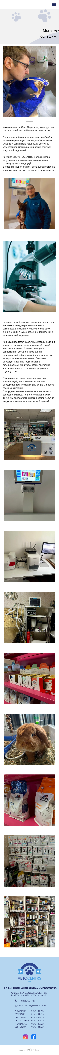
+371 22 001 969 (27, 1000)
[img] (25, 1036)
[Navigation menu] (54, 4)
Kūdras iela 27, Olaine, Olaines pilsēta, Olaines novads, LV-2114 (29, 994)
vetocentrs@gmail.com (31, 1005)
